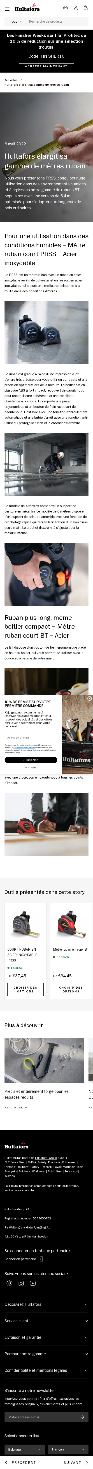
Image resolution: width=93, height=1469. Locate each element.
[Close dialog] (89, 698)
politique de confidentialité (24, 748)
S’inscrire (30, 759)
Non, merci (31, 767)
